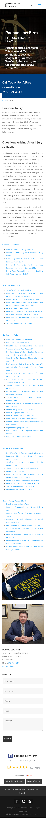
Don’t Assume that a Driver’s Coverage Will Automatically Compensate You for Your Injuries (24, 367)
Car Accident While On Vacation (18, 437)
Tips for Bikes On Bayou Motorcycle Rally (22, 486)
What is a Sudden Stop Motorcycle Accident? (23, 483)
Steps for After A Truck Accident (18, 290)
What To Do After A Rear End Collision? (21, 418)
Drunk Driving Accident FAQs (15, 501)
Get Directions (8, 666)
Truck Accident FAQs (11, 285)
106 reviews (35, 768)
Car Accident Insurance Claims (18, 343)
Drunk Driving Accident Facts (17, 504)
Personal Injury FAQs (10, 245)
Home (4, 101)
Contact (22, 793)
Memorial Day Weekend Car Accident (21, 409)
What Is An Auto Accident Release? (19, 415)
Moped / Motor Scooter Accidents (19, 489)
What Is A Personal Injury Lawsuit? (20, 250)
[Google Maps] (30, 801)
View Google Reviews (14, 781)
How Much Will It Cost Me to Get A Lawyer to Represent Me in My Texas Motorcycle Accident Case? (24, 456)
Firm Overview (19, 790)
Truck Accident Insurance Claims (19, 323)
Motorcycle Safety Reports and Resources (22, 480)
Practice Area (33, 790)
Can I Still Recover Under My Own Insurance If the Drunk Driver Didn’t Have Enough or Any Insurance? (24, 528)
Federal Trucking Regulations (17, 308)
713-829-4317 (12, 92)
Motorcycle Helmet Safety (16, 471)
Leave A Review (33, 781)
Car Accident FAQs (10, 335)
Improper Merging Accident (17, 428)
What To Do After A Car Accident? (19, 340)
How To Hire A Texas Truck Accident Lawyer (23, 299)
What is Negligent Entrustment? (18, 412)
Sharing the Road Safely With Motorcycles (22, 468)
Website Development (14, 814)
